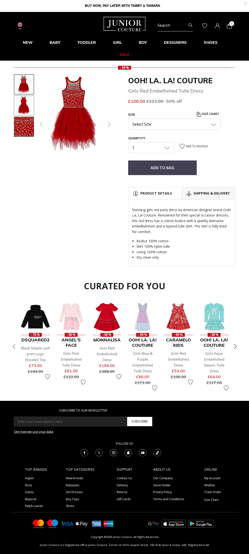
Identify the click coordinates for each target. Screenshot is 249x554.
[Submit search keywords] (190, 25)
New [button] (28, 42)
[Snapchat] (128, 452)
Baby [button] (55, 42)
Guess (29, 492)
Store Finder (162, 485)
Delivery (122, 485)
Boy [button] (143, 42)
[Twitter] (99, 452)
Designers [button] (175, 42)
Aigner (29, 478)
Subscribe (140, 421)
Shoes (70, 506)
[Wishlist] (47, 376)
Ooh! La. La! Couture (170, 80)
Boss (28, 485)
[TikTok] (157, 452)
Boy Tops (72, 499)
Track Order (212, 492)
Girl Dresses (74, 492)
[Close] (245, 3)
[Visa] (67, 523)
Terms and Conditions (168, 499)
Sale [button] (124, 54)
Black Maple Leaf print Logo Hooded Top (35, 354)
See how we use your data (33, 431)
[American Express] (96, 523)
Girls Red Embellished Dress (107, 354)
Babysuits (72, 485)
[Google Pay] (153, 523)
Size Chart (210, 114)
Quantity (136, 138)
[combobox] (175, 25)
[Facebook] (84, 452)
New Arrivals (74, 478)
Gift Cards (124, 499)
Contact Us (124, 478)
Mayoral (30, 499)
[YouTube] (142, 452)
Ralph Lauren (34, 506)
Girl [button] (117, 42)
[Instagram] (113, 452)
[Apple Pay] (82, 523)
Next (235, 346)
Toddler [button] (86, 42)
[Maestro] (53, 523)
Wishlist (209, 485)
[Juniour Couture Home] (124, 23)
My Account (212, 478)
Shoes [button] (211, 42)
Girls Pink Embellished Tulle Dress (71, 359)
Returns (122, 492)
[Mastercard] (38, 523)
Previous (14, 346)
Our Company (163, 478)
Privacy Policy (162, 492)
